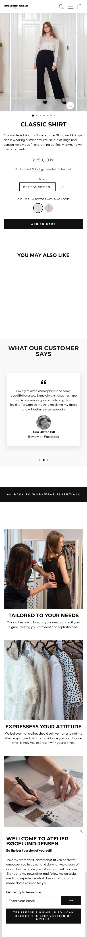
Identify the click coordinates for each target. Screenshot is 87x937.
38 (62, 186)
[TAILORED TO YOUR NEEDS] (43, 569)
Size (43, 178)
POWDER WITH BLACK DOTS (38, 208)
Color (43, 199)
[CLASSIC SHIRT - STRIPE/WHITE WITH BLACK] (21, 324)
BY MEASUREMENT (37, 186)
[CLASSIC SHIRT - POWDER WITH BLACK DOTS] (16, 324)
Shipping (37, 169)
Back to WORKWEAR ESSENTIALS (47, 494)
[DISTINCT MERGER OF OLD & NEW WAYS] (43, 795)
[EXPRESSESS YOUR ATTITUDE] (43, 680)
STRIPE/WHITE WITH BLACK (48, 208)
